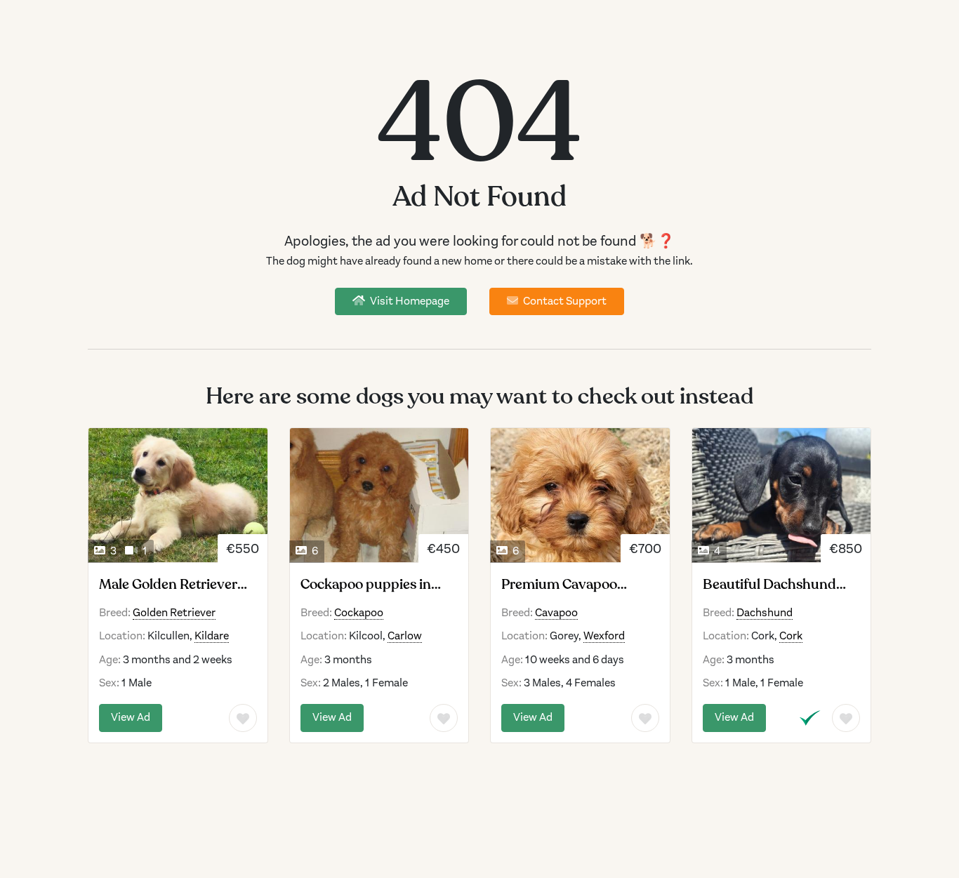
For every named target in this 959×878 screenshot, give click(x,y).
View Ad (130, 717)
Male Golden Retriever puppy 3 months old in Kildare (169, 584)
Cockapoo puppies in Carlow (365, 584)
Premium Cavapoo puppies (559, 584)
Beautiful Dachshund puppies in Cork (769, 584)
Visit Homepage (408, 301)
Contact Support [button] (564, 301)
